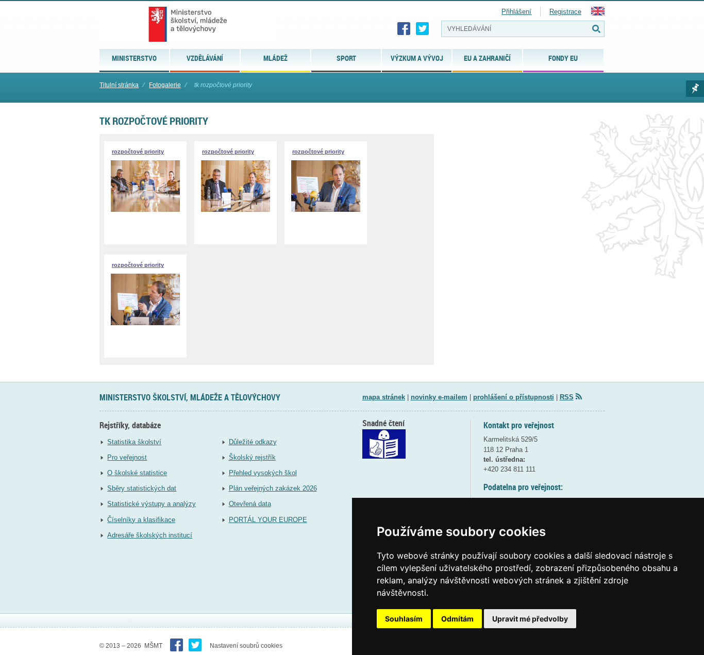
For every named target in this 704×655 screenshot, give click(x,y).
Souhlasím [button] (404, 618)
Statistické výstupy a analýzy (151, 504)
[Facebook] (404, 29)
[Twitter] (422, 29)
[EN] (598, 13)
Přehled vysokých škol (263, 473)
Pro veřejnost (127, 457)
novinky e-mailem (439, 397)
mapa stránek (383, 397)
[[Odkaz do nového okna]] (384, 456)
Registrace (565, 11)
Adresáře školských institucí (149, 535)
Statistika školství (134, 442)
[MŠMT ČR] (187, 24)
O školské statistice (137, 473)
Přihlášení (516, 11)
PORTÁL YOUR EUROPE (268, 520)
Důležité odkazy (253, 442)
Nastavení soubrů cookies (246, 646)
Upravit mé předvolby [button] (530, 618)
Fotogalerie (165, 85)
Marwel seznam (695, 88)
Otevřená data (250, 504)
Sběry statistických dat (141, 488)
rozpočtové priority (138, 151)
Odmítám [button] (457, 618)
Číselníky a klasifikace (141, 520)
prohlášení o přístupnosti (513, 397)
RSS (567, 397)
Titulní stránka (119, 85)
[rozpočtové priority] (145, 209)
